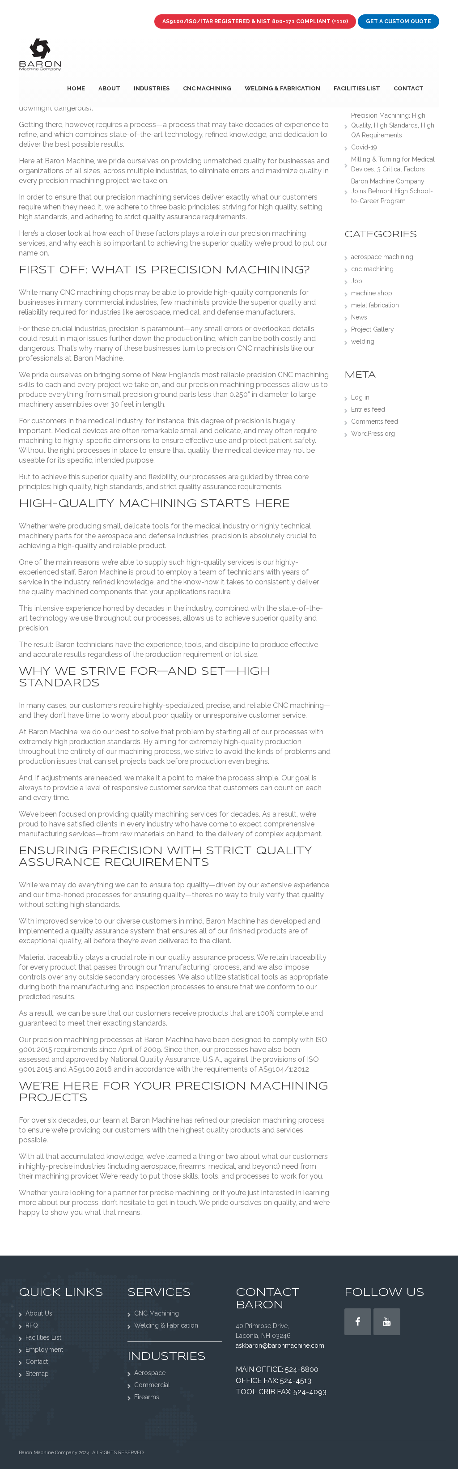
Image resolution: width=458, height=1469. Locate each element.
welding (362, 341)
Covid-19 (364, 147)
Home (76, 88)
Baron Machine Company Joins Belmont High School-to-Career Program (392, 191)
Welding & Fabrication (282, 88)
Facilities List (357, 88)
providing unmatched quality (218, 161)
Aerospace (149, 1372)
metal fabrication (375, 305)
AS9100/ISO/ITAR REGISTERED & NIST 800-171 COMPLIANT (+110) (255, 21)
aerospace (152, 312)
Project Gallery (372, 329)
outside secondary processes (126, 977)
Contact (409, 88)
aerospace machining (382, 256)
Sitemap (37, 1373)
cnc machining (372, 269)
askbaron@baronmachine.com (280, 1345)
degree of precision (232, 421)
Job (356, 281)
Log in (360, 397)
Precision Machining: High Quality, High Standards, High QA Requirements (392, 125)
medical (186, 312)
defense (230, 312)
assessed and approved (58, 1059)
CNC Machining (207, 88)
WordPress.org (373, 433)
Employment (44, 1349)
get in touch (176, 1202)
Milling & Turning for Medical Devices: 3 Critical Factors (393, 164)
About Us (38, 1313)
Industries (152, 88)
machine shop (371, 293)
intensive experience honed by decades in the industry (123, 608)
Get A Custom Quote (398, 21)
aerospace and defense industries (153, 536)
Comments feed (374, 421)
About (109, 88)
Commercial (152, 1384)
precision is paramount (146, 328)
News (359, 317)
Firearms (146, 1397)
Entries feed (368, 409)
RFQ (31, 1325)
